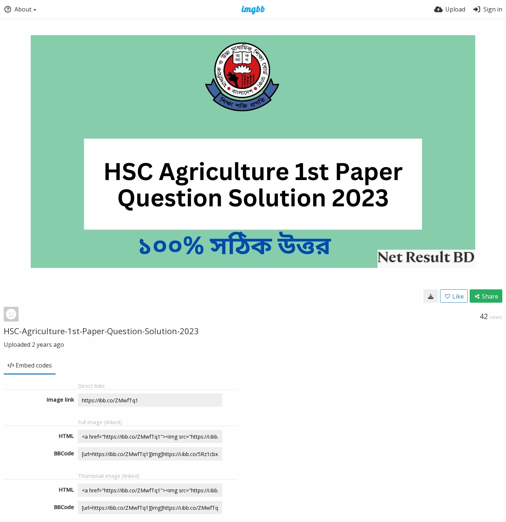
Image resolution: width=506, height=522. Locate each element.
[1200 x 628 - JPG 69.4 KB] (430, 296)
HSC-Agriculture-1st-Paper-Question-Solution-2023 (101, 330)
